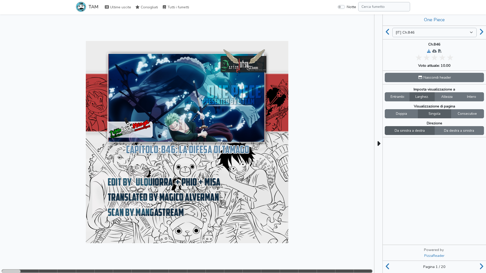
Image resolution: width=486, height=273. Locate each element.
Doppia (401, 113)
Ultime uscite (120, 7)
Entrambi (397, 96)
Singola (434, 113)
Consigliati (149, 7)
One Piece (434, 20)
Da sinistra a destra (410, 130)
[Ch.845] (387, 32)
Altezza (447, 96)
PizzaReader (434, 255)
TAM (92, 7)
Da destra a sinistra (459, 130)
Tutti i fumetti (178, 7)
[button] (434, 77)
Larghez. (422, 96)
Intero (471, 96)
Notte (351, 6)
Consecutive (467, 113)
